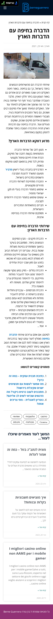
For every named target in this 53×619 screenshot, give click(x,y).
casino (44, 416)
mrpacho (30, 416)
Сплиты (43, 422)
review (16, 416)
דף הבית (45, 22)
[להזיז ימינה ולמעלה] (4, 2)
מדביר (8, 169)
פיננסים (16, 422)
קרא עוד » (42, 476)
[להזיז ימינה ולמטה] (4, 4)
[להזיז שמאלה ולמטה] (2, 4)
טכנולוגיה (30, 422)
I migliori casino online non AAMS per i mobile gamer (27, 553)
